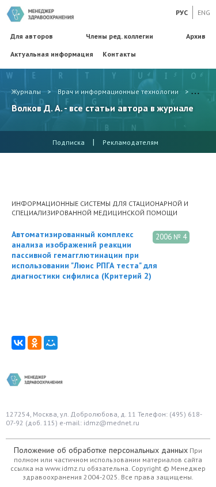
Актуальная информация (51, 54)
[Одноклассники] (34, 343)
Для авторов (31, 36)
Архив (196, 36)
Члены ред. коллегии (119, 36)
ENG (204, 12)
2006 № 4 (171, 237)
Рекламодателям (130, 142)
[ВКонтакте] (18, 343)
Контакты (119, 54)
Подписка (68, 142)
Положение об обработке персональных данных (101, 450)
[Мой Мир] (51, 343)
